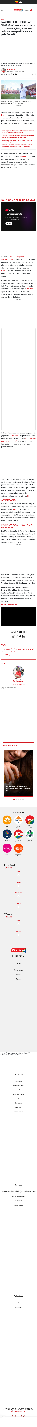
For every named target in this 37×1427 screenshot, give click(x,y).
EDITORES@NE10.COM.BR (18, 1411)
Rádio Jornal (18, 1307)
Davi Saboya (11, 69)
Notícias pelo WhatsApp (18, 1196)
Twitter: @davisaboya (18, 684)
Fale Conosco (18, 1107)
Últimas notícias (18, 970)
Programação (18, 1200)
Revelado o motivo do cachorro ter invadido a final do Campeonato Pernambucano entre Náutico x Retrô (17, 145)
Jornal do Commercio (18, 1303)
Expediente (18, 1103)
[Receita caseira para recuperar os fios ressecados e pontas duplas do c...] (18, 773)
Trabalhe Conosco (18, 1112)
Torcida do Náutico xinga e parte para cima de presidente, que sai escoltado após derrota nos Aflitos (18, 136)
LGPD (18, 1098)
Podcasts (18, 974)
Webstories (10, 745)
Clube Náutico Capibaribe (24, 650)
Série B (6, 654)
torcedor (7, 650)
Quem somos (18, 1081)
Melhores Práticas (18, 1094)
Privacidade (18, 1090)
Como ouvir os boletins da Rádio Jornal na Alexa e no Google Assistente (19, 1192)
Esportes (18, 979)
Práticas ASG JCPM (18, 1085)
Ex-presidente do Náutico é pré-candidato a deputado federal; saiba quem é (17, 141)
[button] (14, 799)
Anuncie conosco (18, 1205)
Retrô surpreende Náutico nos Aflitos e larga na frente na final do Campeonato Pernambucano (18, 131)
